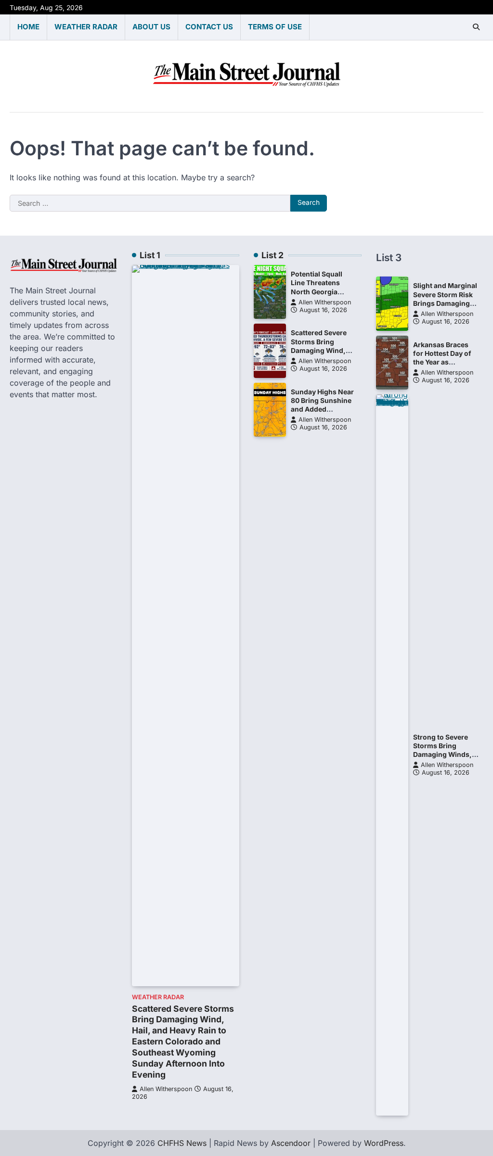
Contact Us (209, 26)
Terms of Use (275, 26)
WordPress (383, 1143)
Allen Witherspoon (166, 1089)
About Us (151, 26)
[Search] (476, 27)
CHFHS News (182, 1143)
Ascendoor (291, 1143)
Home (28, 26)
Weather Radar (85, 26)
